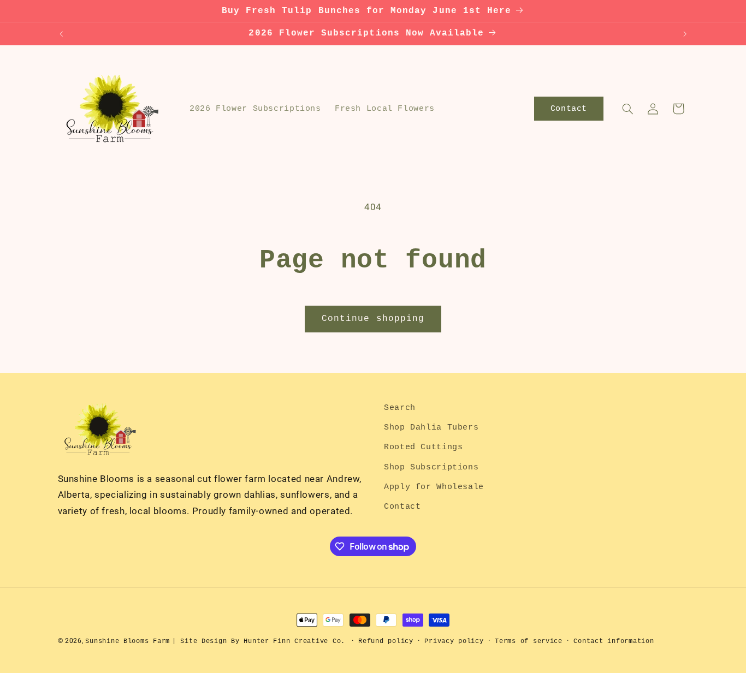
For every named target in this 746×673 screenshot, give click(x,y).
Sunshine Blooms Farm (127, 641)
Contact (402, 507)
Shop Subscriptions (431, 467)
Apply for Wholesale (434, 487)
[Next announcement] (685, 34)
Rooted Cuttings (423, 447)
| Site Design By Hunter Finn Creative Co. (258, 641)
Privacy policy (453, 641)
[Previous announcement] (61, 34)
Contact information (613, 641)
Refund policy (385, 641)
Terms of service (529, 641)
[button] (627, 108)
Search (400, 407)
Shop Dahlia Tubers (431, 427)
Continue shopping (373, 319)
